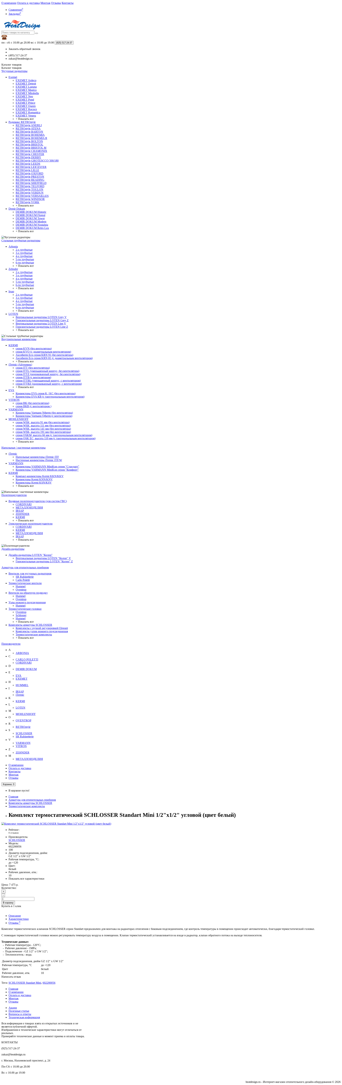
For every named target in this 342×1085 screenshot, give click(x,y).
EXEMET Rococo (26, 109)
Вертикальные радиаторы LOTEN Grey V (41, 317)
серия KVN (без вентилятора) (34, 348)
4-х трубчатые (24, 256)
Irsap (11, 291)
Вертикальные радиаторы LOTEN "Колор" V (43, 558)
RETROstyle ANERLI (29, 125)
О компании (8, 2)
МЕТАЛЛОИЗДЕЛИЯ (29, 507)
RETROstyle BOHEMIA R (31, 138)
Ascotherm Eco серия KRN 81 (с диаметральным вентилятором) (54, 358)
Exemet (13, 77)
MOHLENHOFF (18, 419)
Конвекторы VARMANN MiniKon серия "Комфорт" (47, 469)
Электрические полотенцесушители (31, 523)
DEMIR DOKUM (26, 669)
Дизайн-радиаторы (12, 548)
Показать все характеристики (26, 878)
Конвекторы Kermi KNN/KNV (34, 479)
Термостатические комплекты (34, 634)
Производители (10, 643)
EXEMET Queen (26, 106)
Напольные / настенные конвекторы (23, 447)
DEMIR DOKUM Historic (31, 211)
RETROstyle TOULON (29, 189)
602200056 (49, 982)
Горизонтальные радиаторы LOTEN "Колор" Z (44, 561)
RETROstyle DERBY (28, 157)
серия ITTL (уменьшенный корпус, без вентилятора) (47, 370)
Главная (13, 796)
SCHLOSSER (24, 733)
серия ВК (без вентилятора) (32, 403)
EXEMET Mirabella (27, 93)
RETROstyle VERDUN (29, 192)
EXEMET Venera (26, 115)
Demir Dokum (17, 208)
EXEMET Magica (26, 89)
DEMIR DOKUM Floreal (30, 215)
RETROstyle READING (30, 179)
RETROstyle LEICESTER (31, 167)
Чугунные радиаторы (14, 71)
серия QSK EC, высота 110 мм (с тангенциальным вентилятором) (55, 438)
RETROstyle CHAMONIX (31, 150)
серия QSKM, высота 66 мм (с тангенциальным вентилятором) (54, 435)
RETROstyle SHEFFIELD (31, 183)
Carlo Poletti (23, 579)
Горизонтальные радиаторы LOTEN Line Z (42, 326)
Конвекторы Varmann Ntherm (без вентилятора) (44, 412)
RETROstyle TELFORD (30, 186)
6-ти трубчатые (25, 262)
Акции (13, 1007)
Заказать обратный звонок (24, 48)
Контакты (68, 2)
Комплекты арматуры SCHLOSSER (30, 624)
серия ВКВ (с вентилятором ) (33, 406)
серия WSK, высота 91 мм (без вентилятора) (42, 422)
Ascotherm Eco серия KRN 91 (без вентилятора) (44, 354)
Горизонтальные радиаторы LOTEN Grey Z (42, 320)
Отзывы (56, 2)
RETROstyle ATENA (28, 128)
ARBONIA (22, 653)
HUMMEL (22, 685)
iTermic (13, 453)
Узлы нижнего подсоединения (27, 602)
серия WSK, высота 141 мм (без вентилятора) (43, 428)
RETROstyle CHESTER (30, 154)
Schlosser (21, 615)
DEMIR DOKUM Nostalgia (32, 224)
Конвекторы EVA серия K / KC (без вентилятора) (46, 393)
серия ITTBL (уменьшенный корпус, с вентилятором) (48, 380)
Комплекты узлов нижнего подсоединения (42, 631)
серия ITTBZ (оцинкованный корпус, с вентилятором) (49, 383)
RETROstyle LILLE (27, 170)
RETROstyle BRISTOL (29, 144)
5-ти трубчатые (25, 259)
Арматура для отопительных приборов (25, 567)
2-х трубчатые (24, 249)
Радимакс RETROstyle (22, 122)
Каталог (11, 67)
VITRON (14, 399)
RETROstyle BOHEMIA (30, 134)
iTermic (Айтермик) (20, 364)
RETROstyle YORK (27, 202)
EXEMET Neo (24, 96)
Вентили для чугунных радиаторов (30, 573)
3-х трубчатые (24, 252)
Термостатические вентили (25, 583)
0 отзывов (14, 832)
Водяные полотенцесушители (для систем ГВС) (38, 501)
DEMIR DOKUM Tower (30, 218)
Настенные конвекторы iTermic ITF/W (39, 460)
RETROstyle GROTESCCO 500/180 (37, 160)
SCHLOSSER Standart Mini (25, 982)
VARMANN (16, 409)
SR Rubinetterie (25, 576)
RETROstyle (23, 726)
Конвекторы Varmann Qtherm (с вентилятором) (44, 415)
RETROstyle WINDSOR (30, 199)
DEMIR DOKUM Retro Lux (32, 227)
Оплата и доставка (28, 2)
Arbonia (13, 246)
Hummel (20, 586)
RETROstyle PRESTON (30, 176)
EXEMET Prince (25, 102)
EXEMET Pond (25, 99)
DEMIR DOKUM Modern (31, 221)
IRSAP (20, 510)
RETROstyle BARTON (29, 131)
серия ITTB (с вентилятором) (33, 377)
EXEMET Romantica (28, 112)
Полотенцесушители (14, 495)
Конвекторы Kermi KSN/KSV (34, 482)
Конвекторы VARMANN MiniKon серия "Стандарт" (47, 466)
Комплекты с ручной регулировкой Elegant (42, 628)
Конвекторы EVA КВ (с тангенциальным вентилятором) (50, 396)
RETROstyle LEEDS (28, 163)
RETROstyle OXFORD (29, 173)
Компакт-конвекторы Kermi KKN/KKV (40, 476)
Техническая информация (24, 1017)
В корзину (8, 902)
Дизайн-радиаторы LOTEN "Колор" (31, 554)
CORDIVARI (24, 504)
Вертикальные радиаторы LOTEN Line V (41, 323)
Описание (15, 915)
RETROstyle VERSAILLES (32, 195)
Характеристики (19, 918)
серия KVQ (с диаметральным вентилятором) (43, 351)
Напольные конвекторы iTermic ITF (37, 456)
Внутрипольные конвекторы (18, 339)
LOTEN (13, 313)
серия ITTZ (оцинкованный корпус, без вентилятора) (48, 374)
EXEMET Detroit (26, 83)
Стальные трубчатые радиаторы (20, 240)
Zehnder (13, 268)
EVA (11, 390)
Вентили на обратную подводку (28, 592)
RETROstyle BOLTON (29, 141)
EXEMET (21, 678)
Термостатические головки (25, 608)
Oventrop (21, 589)
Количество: (8, 887)
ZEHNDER (22, 513)
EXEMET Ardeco (26, 80)
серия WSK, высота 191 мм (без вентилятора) (43, 431)
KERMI (13, 345)
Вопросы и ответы (20, 1014)
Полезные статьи (19, 1010)
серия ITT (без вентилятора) (33, 367)
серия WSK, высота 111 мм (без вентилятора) (43, 425)
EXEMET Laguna (26, 86)
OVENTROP (23, 720)
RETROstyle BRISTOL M (31, 147)
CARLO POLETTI (27, 659)
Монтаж (45, 2)
